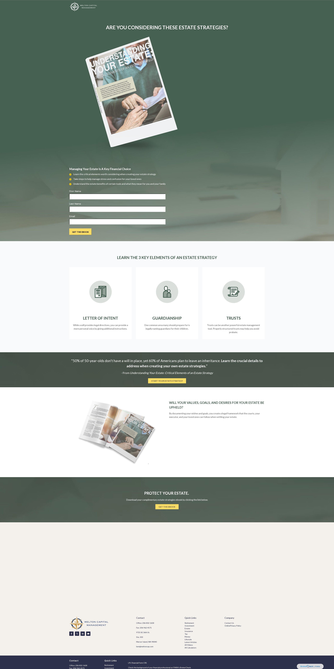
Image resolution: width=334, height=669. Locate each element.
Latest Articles (191, 642)
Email (72, 216)
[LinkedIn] (82, 634)
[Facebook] (71, 634)
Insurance (189, 631)
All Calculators (190, 648)
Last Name (75, 203)
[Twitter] (77, 634)
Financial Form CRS (139, 663)
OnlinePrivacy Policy (233, 626)
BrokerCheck (185, 667)
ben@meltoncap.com (144, 646)
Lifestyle (188, 639)
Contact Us (229, 623)
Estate (187, 628)
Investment (189, 626)
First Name (75, 191)
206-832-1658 (148, 623)
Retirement (189, 623)
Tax (186, 634)
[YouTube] (88, 634)
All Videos (189, 645)
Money (187, 637)
